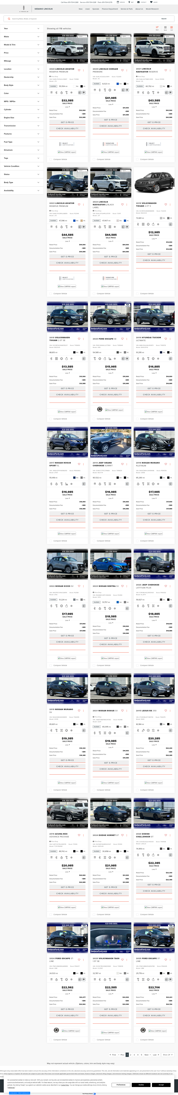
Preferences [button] (11, 1087)
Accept (161, 1085)
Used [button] (87, 9)
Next (147, 1054)
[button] (85, 48)
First (113, 1054)
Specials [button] (96, 9)
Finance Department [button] (110, 9)
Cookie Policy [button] (65, 1085)
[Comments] (79, 92)
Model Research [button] (152, 9)
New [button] (80, 9)
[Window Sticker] (83, 92)
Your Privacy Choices (87, 1093)
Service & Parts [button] (127, 9)
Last (155, 1054)
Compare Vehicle (60, 159)
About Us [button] (139, 9)
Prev (121, 1054)
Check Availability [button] (67, 128)
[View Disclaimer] (72, 92)
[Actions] (83, 70)
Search (164, 19)
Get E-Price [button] (67, 122)
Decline (141, 1085)
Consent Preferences (19, 1093)
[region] (67, 114)
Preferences (121, 1085)
